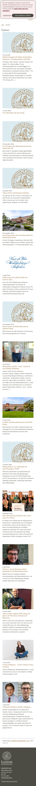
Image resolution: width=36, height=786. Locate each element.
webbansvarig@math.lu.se (20, 741)
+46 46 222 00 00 (6, 778)
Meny (31, 19)
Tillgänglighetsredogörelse (9, 781)
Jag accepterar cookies (22, 15)
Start (2, 25)
